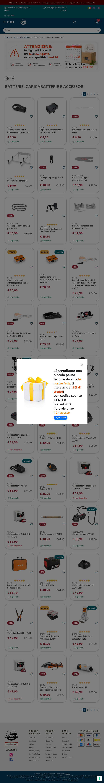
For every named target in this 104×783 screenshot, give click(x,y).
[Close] (82, 364)
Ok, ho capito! (60, 418)
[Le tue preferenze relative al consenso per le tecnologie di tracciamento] (99, 778)
